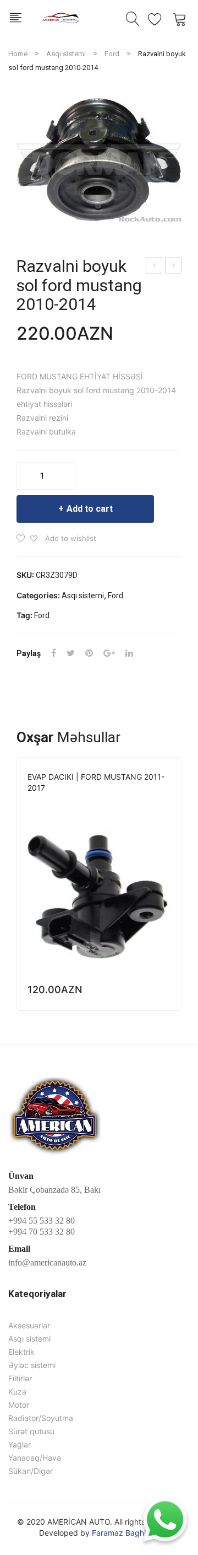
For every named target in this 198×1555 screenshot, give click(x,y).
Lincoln (64, 803)
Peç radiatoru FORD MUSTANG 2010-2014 (174, 267)
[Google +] (109, 653)
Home (18, 54)
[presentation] (16, 883)
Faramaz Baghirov (124, 1532)
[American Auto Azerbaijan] (60, 16)
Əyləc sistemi (32, 1365)
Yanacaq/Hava (109, 803)
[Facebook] (53, 653)
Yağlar (19, 1444)
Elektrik (21, 1351)
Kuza (17, 1391)
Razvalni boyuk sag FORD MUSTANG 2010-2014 (154, 267)
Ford (112, 54)
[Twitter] (71, 653)
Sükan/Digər (30, 1471)
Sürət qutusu (31, 1431)
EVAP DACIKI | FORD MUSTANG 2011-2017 (96, 782)
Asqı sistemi (66, 54)
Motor (18, 1404)
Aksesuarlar (29, 1325)
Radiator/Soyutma (40, 1418)
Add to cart (90, 508)
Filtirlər (20, 1378)
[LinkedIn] (129, 653)
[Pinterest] (89, 653)
